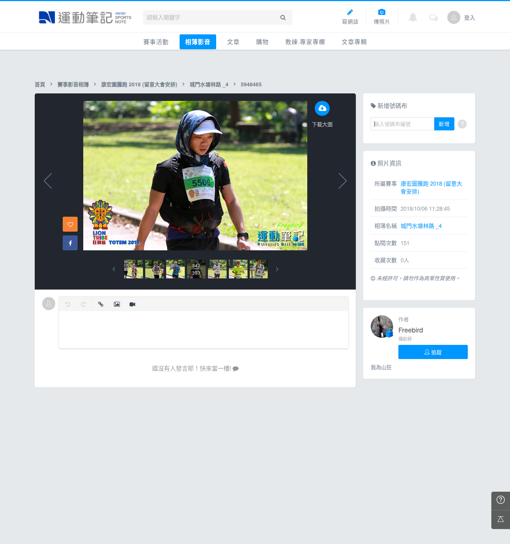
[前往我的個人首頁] (453, 17)
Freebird (410, 329)
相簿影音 (198, 41)
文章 (233, 41)
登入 (469, 17)
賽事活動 (156, 41)
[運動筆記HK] (85, 17)
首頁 (40, 84)
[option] (133, 269)
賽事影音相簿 (73, 84)
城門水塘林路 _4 (209, 84)
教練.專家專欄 (305, 41)
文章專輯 (354, 41)
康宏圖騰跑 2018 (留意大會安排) (139, 84)
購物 (262, 41)
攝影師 (405, 339)
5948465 (251, 84)
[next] (277, 269)
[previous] (113, 269)
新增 (444, 123)
